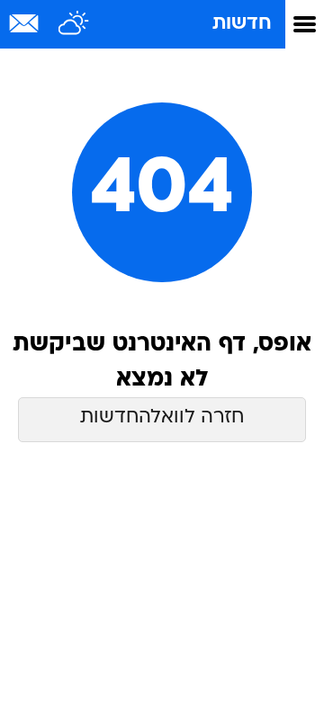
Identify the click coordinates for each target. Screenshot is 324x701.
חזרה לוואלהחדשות (162, 417)
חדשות (242, 23)
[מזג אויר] (74, 24)
